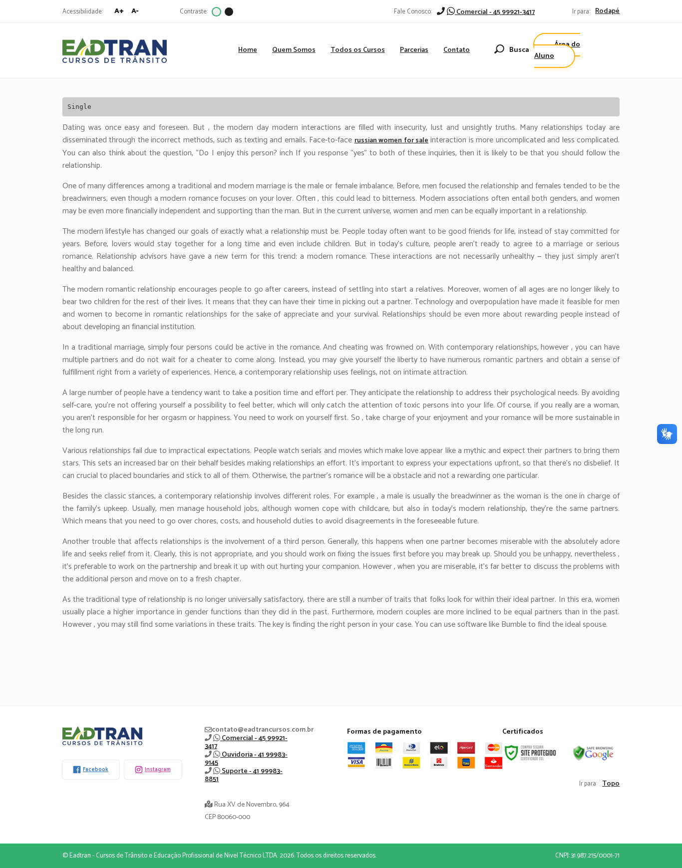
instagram (158, 769)
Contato (456, 50)
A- (135, 11)
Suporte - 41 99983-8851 (244, 775)
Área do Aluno (557, 50)
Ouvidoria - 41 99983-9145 (246, 759)
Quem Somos (294, 50)
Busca (519, 50)
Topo (611, 784)
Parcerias (414, 50)
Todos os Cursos (358, 50)
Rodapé (607, 11)
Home (247, 50)
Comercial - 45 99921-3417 (495, 12)
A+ (119, 11)
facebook (95, 769)
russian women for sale (391, 140)
